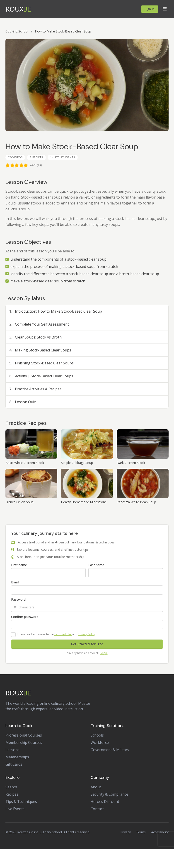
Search (11, 786)
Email (15, 582)
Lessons (12, 749)
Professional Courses (23, 735)
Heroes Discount (105, 801)
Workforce (100, 742)
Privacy (125, 832)
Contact (97, 808)
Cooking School (16, 31)
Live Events (14, 808)
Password (18, 599)
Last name (96, 565)
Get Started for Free (87, 644)
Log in (104, 653)
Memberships (17, 756)
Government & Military (110, 749)
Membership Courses (23, 742)
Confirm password (24, 617)
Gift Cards (13, 764)
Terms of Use (63, 634)
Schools (97, 735)
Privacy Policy (86, 634)
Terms (141, 832)
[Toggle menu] (165, 9)
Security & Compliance (109, 794)
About (96, 786)
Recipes (11, 794)
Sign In (150, 9)
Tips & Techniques (21, 801)
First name (19, 565)
